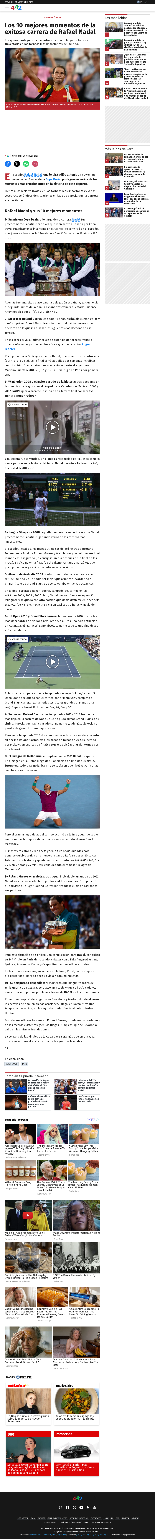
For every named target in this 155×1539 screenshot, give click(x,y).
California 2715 (35, 1535)
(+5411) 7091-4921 (83, 1535)
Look (106, 1518)
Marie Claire (53, 1518)
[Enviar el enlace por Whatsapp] (26, 164)
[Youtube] (81, 1507)
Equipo (86, 1523)
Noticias (41, 1518)
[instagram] (60, 1508)
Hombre (63, 1518)
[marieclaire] (76, 1386)
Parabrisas (83, 1518)
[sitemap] (94, 1507)
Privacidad (76, 1523)
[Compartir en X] (17, 164)
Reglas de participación (101, 1523)
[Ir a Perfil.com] (143, 2)
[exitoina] (28, 1386)
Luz (111, 1518)
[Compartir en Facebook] (8, 164)
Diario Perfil (23, 1518)
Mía (117, 1518)
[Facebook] (67, 1508)
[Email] (35, 164)
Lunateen (125, 1518)
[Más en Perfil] (23, 1377)
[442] (77, 1498)
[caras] (28, 1434)
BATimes (135, 1518)
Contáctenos (64, 1523)
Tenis (24, 1064)
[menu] (7, 8)
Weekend (73, 1518)
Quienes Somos (50, 1523)
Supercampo (96, 1518)
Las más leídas (116, 18)
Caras (33, 1518)
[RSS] (88, 1507)
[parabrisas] (76, 1434)
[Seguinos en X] (74, 1508)
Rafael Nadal (11, 1064)
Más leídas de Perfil (120, 149)
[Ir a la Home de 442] (16, 9)
